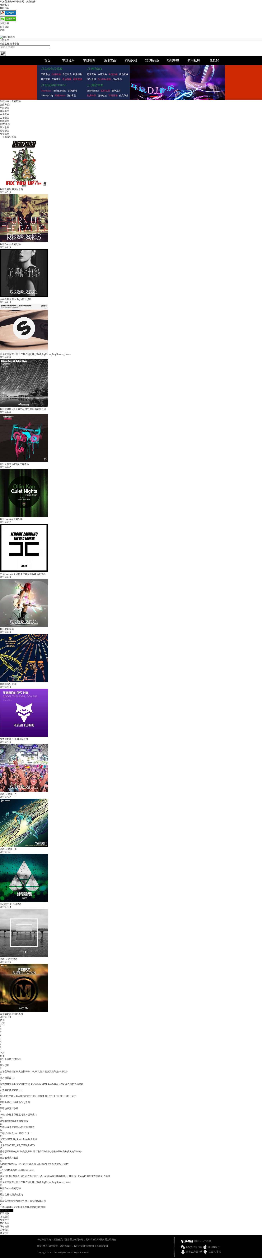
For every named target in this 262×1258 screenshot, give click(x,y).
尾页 (2, 1056)
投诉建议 (4, 1213)
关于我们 (4, 1229)
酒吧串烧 (173, 60)
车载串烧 (45, 74)
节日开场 (113, 95)
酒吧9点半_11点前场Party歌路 (15, 1102)
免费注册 (30, 1)
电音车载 (45, 79)
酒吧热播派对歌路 (9, 1108)
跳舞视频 (77, 79)
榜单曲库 (116, 90)
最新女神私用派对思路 (11, 189)
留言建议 (4, 26)
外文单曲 (123, 95)
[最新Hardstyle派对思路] (24, 516)
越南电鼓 (102, 95)
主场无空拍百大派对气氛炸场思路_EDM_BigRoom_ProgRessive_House (35, 354)
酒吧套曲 (14, 43)
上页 (2, 1023)
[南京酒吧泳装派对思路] (24, 1011)
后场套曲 (123, 74)
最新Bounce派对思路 (10, 244)
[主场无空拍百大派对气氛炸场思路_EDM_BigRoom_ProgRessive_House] (24, 351)
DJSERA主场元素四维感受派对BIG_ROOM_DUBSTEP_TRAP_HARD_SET (38, 1096)
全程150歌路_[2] (8, 794)
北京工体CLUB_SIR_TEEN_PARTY (17, 1145)
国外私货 (71, 95)
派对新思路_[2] (7, 1077)
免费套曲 (4, 134)
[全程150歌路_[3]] (24, 846)
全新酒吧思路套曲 (9, 1157)
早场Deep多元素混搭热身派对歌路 (17, 1127)
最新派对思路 (7, 629)
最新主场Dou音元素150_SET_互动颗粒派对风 (23, 409)
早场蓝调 (72, 90)
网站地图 (4, 1226)
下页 (2, 1052)
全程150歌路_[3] (8, 849)
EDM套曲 (5, 124)
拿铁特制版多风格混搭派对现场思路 (18, 1114)
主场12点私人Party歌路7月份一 (15, 1133)
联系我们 (4, 1233)
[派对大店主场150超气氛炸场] (24, 461)
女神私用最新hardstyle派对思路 (15, 299)
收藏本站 (4, 23)
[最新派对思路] (24, 626)
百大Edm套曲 (104, 79)
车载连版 (56, 79)
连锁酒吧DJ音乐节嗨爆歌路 (14, 1120)
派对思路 (4, 1065)
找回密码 (4, 8)
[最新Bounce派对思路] (24, 241)
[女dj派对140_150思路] (24, 901)
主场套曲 (113, 74)
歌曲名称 (4, 43)
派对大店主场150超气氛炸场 (14, 464)
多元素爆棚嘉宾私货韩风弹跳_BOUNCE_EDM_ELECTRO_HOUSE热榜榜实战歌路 (41, 1083)
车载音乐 (68, 60)
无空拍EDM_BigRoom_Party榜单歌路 (18, 1139)
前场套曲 (91, 74)
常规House (60, 95)
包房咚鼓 (91, 95)
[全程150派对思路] (24, 956)
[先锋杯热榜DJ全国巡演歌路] (24, 736)
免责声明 (4, 1220)
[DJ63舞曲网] (7, 37)
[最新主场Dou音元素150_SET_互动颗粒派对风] (24, 406)
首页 (47, 60)
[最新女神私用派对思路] (24, 186)
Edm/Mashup (93, 90)
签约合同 (4, 1223)
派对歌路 (91, 79)
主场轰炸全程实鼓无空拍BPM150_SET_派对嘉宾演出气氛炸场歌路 (34, 1071)
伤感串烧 (56, 74)
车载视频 (89, 60)
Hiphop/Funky (59, 90)
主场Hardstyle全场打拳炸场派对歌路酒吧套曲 (23, 574)
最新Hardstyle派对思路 (11, 519)
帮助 (2, 30)
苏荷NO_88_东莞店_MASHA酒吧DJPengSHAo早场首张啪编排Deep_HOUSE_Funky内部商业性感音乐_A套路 (55, 1176)
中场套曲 (102, 74)
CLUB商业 (152, 60)
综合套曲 (117, 79)
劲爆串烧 (77, 74)
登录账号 (4, 4)
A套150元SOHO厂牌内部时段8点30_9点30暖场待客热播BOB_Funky (34, 1163)
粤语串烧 (67, 74)
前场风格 (131, 60)
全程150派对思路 (8, 959)
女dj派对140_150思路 (10, 904)
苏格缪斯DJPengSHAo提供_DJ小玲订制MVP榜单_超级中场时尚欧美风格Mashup (41, 1151)
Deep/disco (46, 90)
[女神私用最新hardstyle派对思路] (24, 296)
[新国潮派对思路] (24, 681)
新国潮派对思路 (8, 684)
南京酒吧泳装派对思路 (11, 1014)
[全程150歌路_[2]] (24, 791)
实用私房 (194, 60)
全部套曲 (4, 107)
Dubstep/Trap (47, 95)
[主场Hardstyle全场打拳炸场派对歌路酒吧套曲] (24, 571)
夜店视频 (67, 79)
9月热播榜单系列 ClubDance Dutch (17, 1170)
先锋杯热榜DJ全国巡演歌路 (14, 739)
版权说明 (4, 1216)
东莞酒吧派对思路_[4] (11, 1090)
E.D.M (214, 60)
